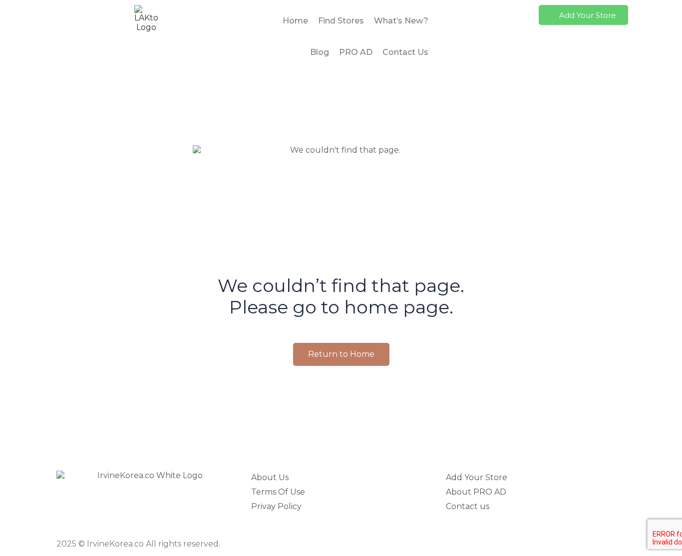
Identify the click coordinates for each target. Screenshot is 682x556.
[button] (583, 15)
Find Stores (341, 20)
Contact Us (405, 52)
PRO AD (355, 52)
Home (295, 20)
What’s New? (401, 20)
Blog (319, 52)
